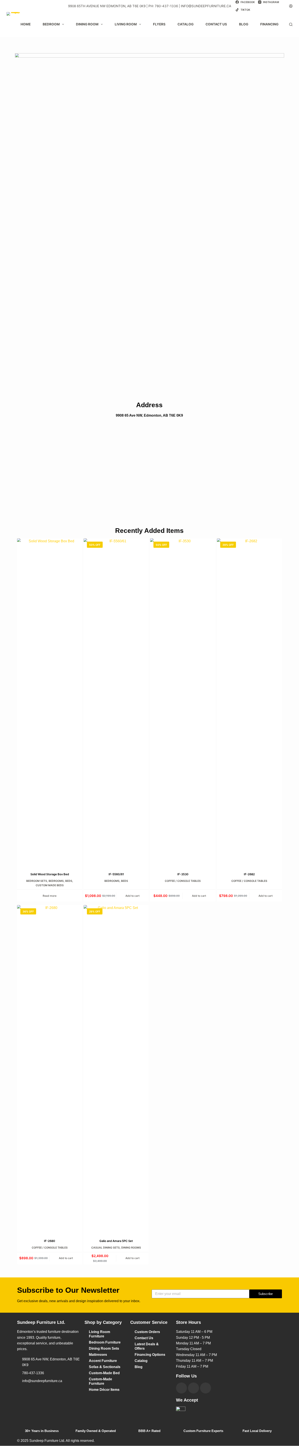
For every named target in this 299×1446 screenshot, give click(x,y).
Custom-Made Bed (104, 1373)
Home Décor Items (104, 1389)
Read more (49, 895)
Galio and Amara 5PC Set (116, 1241)
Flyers (159, 24)
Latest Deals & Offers (147, 1346)
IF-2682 (249, 874)
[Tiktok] (205, 1388)
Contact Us (144, 1338)
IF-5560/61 (116, 874)
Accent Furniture (103, 1361)
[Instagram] (193, 1388)
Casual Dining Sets (105, 1247)
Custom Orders (147, 1332)
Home (26, 24)
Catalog (185, 24)
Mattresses (98, 1354)
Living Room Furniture (99, 1334)
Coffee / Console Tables (183, 880)
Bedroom (51, 24)
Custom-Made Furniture (100, 1381)
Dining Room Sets (104, 1348)
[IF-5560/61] (116, 702)
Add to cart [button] (132, 895)
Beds (68, 880)
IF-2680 (49, 1241)
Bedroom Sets (36, 880)
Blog (243, 24)
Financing (269, 24)
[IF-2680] (49, 1069)
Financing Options (150, 1354)
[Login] (290, 6)
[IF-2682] (249, 702)
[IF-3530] (182, 702)
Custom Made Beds (50, 885)
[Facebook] (181, 1388)
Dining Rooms (131, 1247)
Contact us (216, 24)
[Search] (290, 24)
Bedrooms (56, 880)
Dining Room (87, 24)
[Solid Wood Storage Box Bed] (49, 702)
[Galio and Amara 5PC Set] (116, 1069)
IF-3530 (182, 874)
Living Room (126, 24)
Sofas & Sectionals (104, 1367)
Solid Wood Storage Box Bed (49, 874)
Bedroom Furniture (105, 1342)
